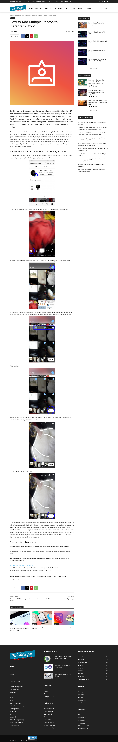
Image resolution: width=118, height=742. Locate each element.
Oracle (46, 694)
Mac (11, 672)
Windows (81, 715)
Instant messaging (19, 15)
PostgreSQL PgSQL (50, 697)
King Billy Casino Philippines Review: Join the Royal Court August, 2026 (96, 92)
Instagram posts (62, 576)
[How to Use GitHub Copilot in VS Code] (82, 43)
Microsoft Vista (82, 717)
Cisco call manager (49, 711)
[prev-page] (11, 635)
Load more (93, 68)
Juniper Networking (49, 725)
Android (34, 624)
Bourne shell (13, 714)
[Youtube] (107, 1)
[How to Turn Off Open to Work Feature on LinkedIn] (47, 659)
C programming (14, 689)
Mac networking (49, 708)
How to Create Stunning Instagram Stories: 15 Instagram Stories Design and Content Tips (19, 628)
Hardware (13, 692)
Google (80, 697)
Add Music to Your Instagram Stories (22, 565)
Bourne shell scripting (16, 722)
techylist (80, 122)
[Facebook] (97, 1)
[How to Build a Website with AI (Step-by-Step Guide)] (82, 61)
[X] (102, 1)
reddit (80, 703)
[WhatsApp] (36, 36)
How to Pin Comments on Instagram (63, 627)
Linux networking (49, 728)
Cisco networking (49, 722)
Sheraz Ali (16, 31)
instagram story (15, 579)
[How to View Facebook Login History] (48, 676)
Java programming (15, 695)
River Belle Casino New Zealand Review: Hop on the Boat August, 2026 (97, 102)
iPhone (12, 675)
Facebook (81, 694)
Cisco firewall (48, 714)
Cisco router (47, 717)
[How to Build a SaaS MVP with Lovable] (82, 52)
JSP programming (15, 709)
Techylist (80, 127)
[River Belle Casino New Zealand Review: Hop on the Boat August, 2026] (82, 103)
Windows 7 (81, 720)
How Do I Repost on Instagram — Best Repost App (58, 599)
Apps (11, 624)
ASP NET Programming (17, 706)
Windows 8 (81, 723)
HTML (11, 698)
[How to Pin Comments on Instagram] (64, 618)
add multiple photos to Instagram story (25, 576)
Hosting (80, 692)
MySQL (46, 691)
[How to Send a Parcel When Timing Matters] (82, 25)
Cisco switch (47, 719)
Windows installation (84, 726)
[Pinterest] (31, 36)
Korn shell (13, 717)
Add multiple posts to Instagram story (46, 576)
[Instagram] (99, 1)
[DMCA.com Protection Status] (32, 740)
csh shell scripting (15, 725)
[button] (106, 8)
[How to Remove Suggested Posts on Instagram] (42, 618)
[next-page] (14, 635)
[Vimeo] (105, 1)
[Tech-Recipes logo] (18, 8)
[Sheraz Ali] (11, 31)
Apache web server (15, 703)
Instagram (27, 15)
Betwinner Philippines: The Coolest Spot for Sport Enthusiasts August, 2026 (96, 81)
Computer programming (17, 686)
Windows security (83, 728)
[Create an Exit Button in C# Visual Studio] (48, 667)
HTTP (11, 700)
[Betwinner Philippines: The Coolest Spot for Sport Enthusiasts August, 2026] (82, 82)
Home (11, 15)
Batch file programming (17, 720)
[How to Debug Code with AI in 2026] (82, 34)
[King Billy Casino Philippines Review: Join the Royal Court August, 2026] (82, 92)
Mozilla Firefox (82, 700)
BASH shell (13, 711)
